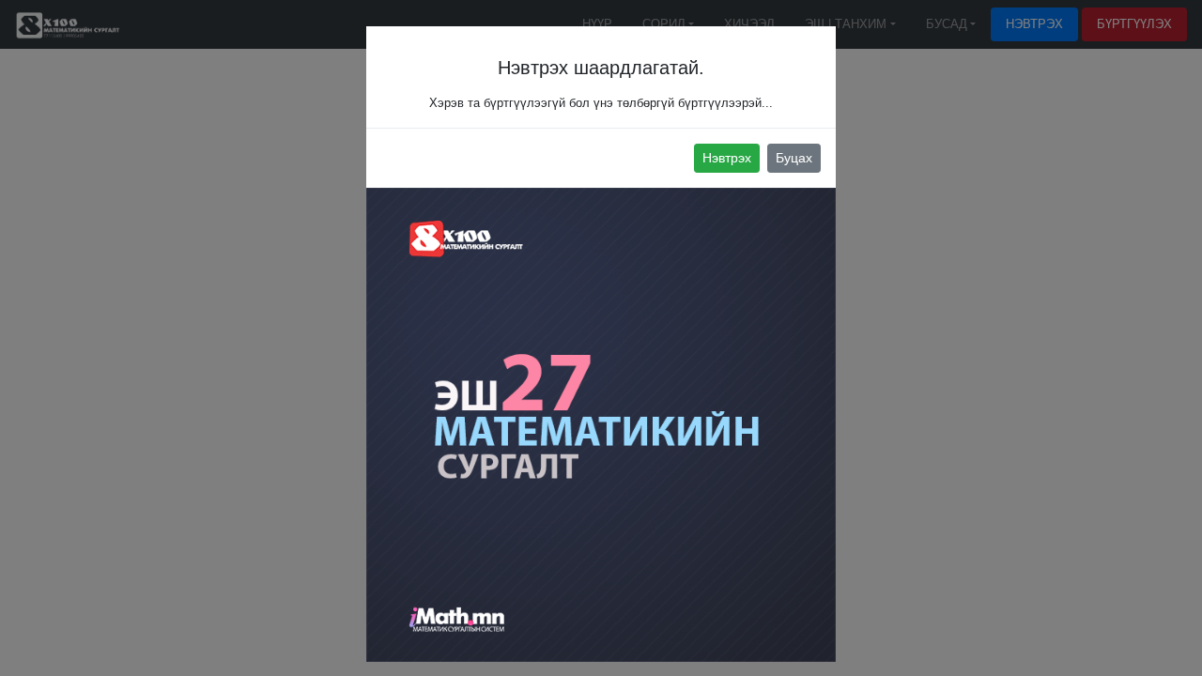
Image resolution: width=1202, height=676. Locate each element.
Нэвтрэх (726, 157)
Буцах (794, 157)
